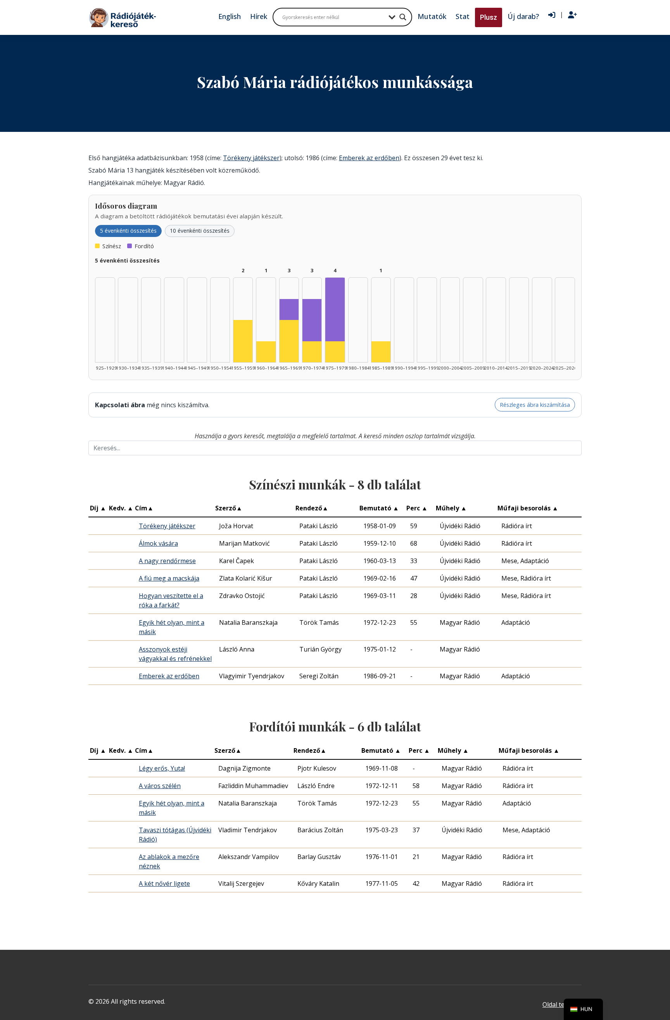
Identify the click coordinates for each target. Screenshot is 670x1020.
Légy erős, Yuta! (162, 768)
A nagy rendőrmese (167, 561)
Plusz (488, 17)
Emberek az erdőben (369, 158)
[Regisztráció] (572, 15)
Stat (463, 16)
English (229, 16)
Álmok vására (158, 543)
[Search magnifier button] (402, 17)
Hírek (258, 16)
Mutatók (432, 16)
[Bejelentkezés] (551, 15)
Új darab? (523, 16)
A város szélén (160, 785)
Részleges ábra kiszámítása (535, 404)
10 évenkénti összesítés (200, 230)
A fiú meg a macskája (169, 578)
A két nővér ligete (164, 883)
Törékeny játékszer (251, 158)
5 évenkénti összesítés (128, 230)
